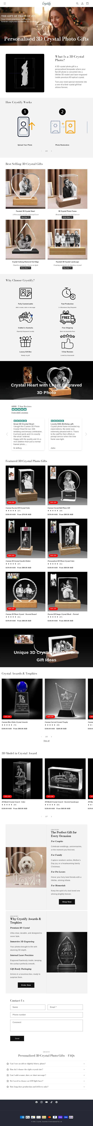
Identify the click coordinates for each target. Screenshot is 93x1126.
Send (17, 1038)
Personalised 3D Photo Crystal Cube (61, 561)
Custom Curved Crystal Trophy (56, 722)
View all (47, 741)
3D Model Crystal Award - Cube (13, 802)
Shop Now (24, 268)
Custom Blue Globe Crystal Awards (15, 722)
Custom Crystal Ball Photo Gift (59, 508)
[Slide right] (51, 151)
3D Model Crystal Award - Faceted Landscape (62, 802)
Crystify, (39, 1121)
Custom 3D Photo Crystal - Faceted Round (21, 614)
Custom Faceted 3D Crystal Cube (18, 508)
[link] (25, 124)
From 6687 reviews (20, 413)
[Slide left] (41, 151)
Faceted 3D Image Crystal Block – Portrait (63, 614)
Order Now (66, 217)
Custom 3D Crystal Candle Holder (18, 561)
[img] (48, 409)
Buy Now (24, 217)
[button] (4, 3)
